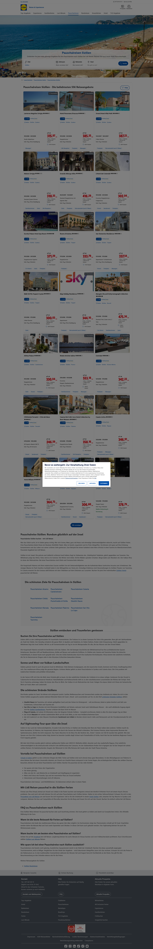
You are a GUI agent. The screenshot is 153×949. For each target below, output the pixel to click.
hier (95, 478)
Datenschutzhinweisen (71, 478)
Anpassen (92, 483)
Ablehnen (81, 483)
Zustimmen (103, 483)
